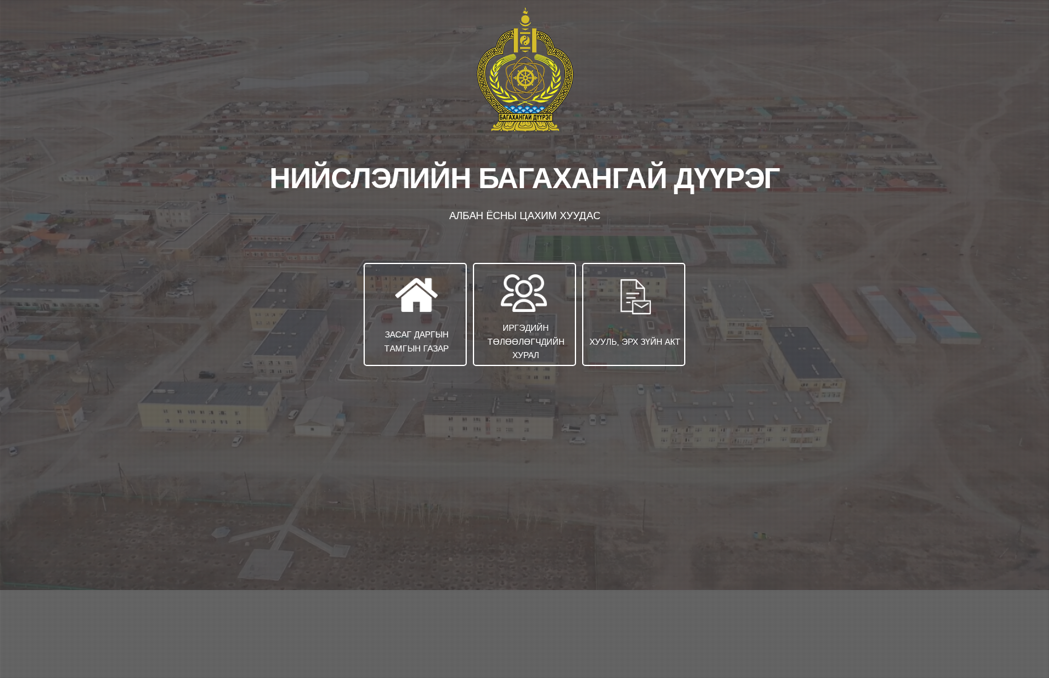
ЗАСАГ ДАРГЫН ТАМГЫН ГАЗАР (416, 341)
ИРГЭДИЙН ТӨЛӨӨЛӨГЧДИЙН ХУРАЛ (526, 341)
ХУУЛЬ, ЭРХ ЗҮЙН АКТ (635, 342)
